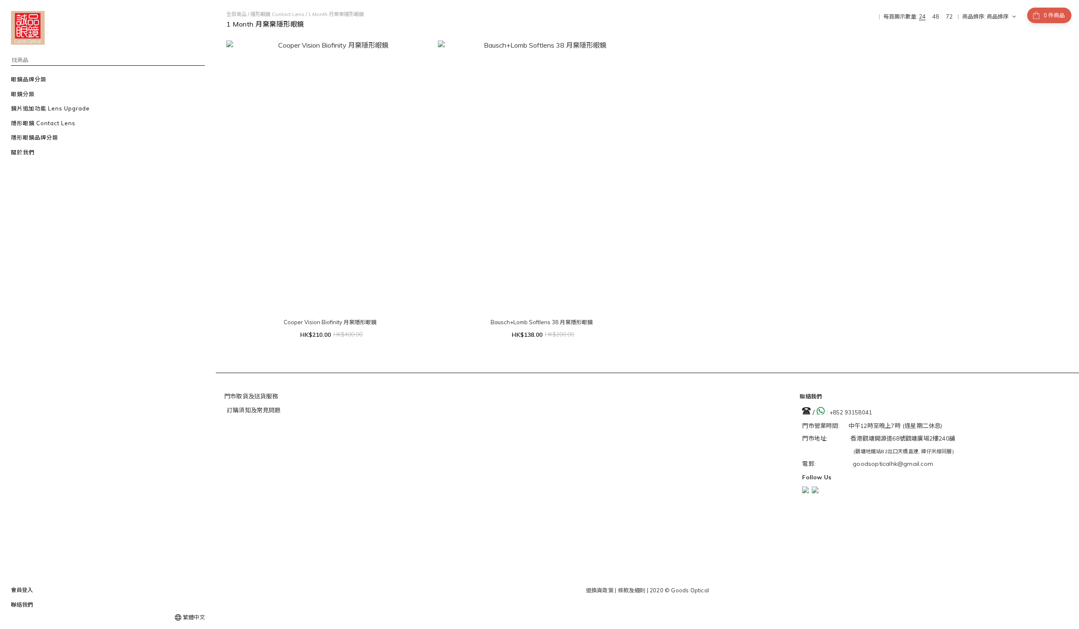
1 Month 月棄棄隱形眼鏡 (336, 14)
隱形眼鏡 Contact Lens (277, 14)
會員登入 (22, 589)
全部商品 (236, 14)
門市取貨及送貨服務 (251, 396)
